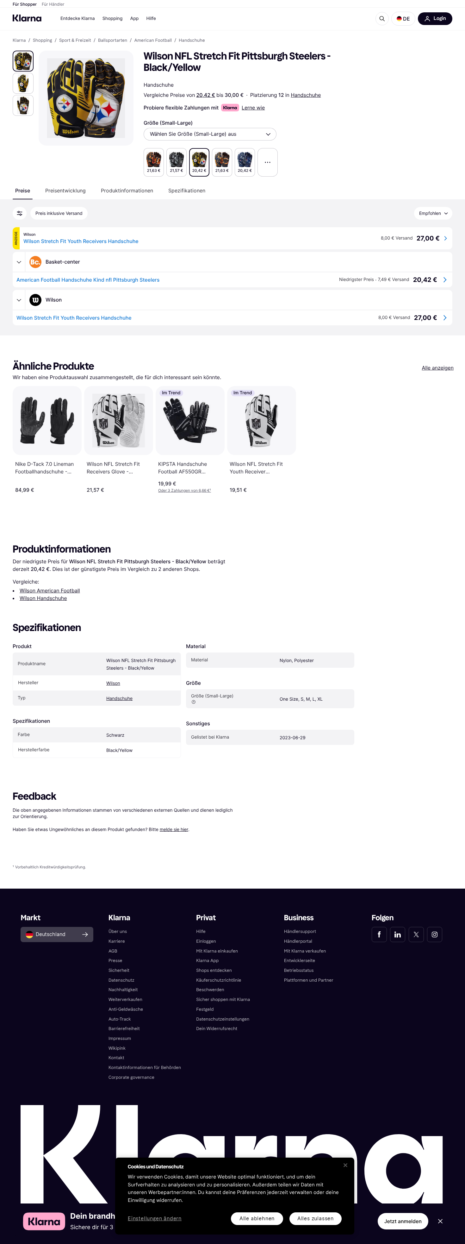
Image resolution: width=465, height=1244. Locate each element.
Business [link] (299, 918)
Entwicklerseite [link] (299, 960)
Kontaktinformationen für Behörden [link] (144, 1067)
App (134, 18)
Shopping (112, 18)
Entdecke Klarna (77, 18)
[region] (234, 1196)
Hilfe (151, 18)
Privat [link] (206, 918)
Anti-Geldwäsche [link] (125, 1009)
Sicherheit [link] (118, 970)
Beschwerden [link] (210, 989)
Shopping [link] (42, 40)
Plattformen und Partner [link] (308, 980)
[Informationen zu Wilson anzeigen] (19, 300)
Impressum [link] (119, 1038)
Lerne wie (253, 107)
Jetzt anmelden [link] (403, 1221)
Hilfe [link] (201, 931)
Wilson (113, 683)
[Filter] (20, 213)
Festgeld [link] (205, 1009)
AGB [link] (112, 951)
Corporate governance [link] (131, 1077)
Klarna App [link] (207, 960)
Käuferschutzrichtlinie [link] (218, 980)
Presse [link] (115, 960)
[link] (379, 934)
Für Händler (53, 4)
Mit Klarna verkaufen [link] (305, 951)
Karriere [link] (116, 941)
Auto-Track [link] (119, 1019)
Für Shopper (25, 4)
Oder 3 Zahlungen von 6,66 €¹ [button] (184, 490)
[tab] (23, 190)
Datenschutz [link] (121, 980)
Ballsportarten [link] (112, 40)
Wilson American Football (50, 590)
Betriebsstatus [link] (299, 970)
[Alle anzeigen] (267, 162)
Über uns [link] (117, 931)
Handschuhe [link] (192, 40)
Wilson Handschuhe (43, 598)
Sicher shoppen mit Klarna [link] (223, 999)
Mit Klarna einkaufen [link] (217, 951)
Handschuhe (306, 95)
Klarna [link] (19, 40)
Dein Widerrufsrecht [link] (216, 1028)
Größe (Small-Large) (168, 123)
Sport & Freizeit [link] (75, 40)
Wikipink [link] (117, 1048)
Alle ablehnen (257, 1219)
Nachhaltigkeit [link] (123, 989)
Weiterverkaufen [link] (125, 999)
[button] (403, 19)
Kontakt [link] (116, 1057)
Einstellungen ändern (155, 1219)
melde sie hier (174, 829)
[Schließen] (345, 1165)
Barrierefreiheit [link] (124, 1028)
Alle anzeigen (438, 368)
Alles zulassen (315, 1219)
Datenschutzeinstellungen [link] (222, 1019)
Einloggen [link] (206, 941)
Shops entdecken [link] (214, 970)
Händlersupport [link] (300, 931)
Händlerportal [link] (298, 941)
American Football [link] (153, 40)
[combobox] (210, 134)
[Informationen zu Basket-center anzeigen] (19, 262)
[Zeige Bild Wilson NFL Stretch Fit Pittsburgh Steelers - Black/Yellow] (23, 61)
